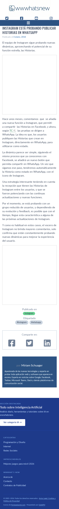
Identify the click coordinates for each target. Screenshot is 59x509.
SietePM (42, 505)
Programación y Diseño (14, 442)
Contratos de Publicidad (14, 485)
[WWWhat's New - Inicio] (29, 8)
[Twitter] (8, 18)
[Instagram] (52, 18)
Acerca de (8, 477)
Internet (7, 446)
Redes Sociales (10, 451)
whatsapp (36, 322)
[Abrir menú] (29, 23)
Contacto (7, 481)
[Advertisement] (29, 84)
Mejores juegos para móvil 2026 (18, 464)
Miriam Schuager (32, 365)
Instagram (29, 314)
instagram (22, 322)
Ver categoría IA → (12, 422)
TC (11, 131)
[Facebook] (23, 18)
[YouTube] (37, 18)
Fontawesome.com (18, 505)
